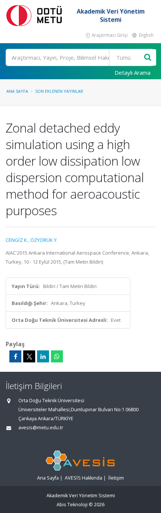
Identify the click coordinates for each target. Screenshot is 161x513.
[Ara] (147, 57)
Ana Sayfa (17, 91)
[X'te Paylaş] (29, 356)
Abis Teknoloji (72, 504)
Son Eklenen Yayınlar (59, 91)
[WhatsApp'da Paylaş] (57, 356)
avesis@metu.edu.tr (40, 427)
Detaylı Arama (133, 72)
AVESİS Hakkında (83, 478)
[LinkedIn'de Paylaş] (43, 356)
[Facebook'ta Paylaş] (15, 356)
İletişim (116, 478)
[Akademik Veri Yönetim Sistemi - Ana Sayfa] (36, 15)
